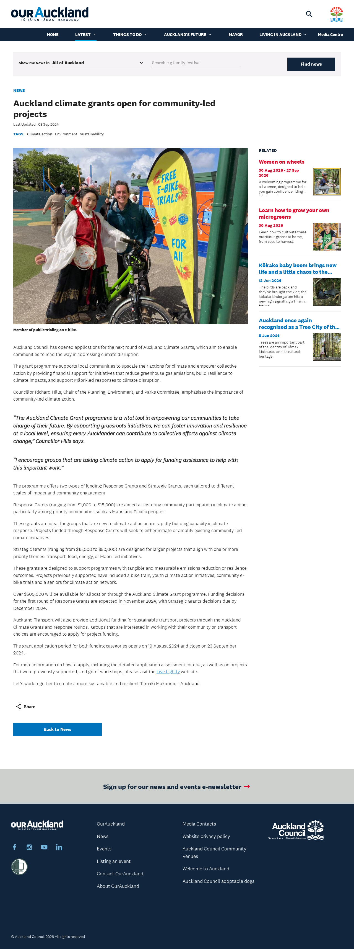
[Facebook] (14, 848)
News (19, 90)
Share (29, 706)
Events (104, 849)
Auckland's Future (185, 34)
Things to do (127, 34)
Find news (311, 64)
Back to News (57, 729)
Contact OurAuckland (120, 874)
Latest (83, 34)
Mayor (236, 34)
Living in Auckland (280, 34)
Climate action (39, 133)
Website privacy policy (206, 836)
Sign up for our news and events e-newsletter (172, 786)
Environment (66, 133)
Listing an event (114, 861)
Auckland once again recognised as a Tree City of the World (298, 327)
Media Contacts (199, 824)
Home (53, 34)
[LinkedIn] (59, 848)
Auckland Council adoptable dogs (218, 881)
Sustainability (92, 133)
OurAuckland (111, 824)
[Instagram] (29, 848)
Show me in (34, 62)
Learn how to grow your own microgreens (294, 213)
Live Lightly (168, 671)
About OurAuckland (118, 886)
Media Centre (330, 34)
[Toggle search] (309, 14)
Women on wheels (281, 161)
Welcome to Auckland (206, 869)
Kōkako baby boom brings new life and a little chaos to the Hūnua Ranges (298, 272)
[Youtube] (44, 848)
